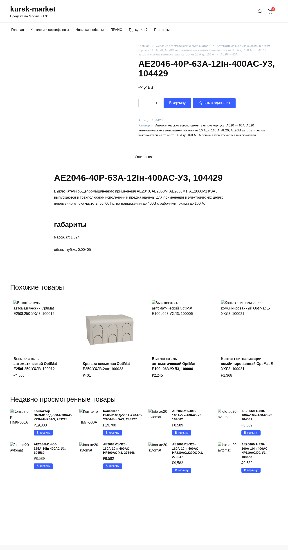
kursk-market (33, 9)
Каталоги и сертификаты (50, 30)
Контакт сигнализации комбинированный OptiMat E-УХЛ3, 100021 (247, 364)
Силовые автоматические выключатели (183, 46)
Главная (17, 30)
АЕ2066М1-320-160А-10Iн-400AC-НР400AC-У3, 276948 (119, 448)
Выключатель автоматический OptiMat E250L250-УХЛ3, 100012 (35, 364)
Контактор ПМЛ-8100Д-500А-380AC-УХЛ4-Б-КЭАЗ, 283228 (53, 415)
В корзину (177, 103)
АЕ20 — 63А (229, 54)
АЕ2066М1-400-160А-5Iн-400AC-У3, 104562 (187, 415)
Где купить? (138, 30)
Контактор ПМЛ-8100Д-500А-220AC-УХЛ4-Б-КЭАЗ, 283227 (122, 415)
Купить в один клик (214, 103)
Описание (144, 157)
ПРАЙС (116, 30)
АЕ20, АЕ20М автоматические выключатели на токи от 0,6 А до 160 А (204, 50)
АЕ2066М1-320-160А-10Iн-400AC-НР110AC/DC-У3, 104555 (255, 450)
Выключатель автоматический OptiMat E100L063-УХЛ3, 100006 (173, 364)
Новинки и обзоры (90, 30)
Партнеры (162, 30)
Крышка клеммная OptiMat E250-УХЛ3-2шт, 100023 (106, 366)
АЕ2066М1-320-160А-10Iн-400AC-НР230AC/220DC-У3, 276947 (187, 450)
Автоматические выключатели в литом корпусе (190, 125)
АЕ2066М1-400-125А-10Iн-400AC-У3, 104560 (50, 448)
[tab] (144, 156)
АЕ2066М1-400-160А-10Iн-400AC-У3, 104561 (257, 415)
